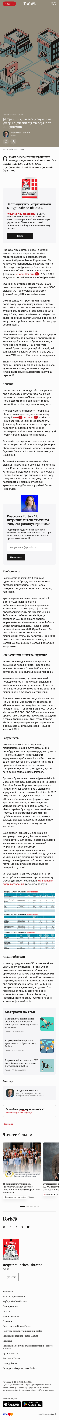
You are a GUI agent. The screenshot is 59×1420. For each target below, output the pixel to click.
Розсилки (7, 1321)
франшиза (8, 1124)
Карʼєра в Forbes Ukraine (15, 1301)
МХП (15, 417)
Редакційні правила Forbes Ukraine (20, 1336)
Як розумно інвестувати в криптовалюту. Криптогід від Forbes (20, 1043)
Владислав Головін (20, 132)
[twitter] (4, 1227)
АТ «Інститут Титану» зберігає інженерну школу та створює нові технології (21, 1188)
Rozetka (28, 417)
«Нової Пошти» (25, 274)
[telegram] (22, 1227)
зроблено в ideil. (47, 1414)
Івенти (6, 1311)
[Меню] (54, 4)
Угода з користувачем (14, 1296)
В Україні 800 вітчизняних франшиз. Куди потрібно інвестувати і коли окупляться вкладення (21, 1023)
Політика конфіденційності (17, 1326)
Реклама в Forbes (11, 1358)
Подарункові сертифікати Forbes (19, 1368)
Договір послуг (10, 1306)
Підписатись (16, 557)
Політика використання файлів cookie (22, 1331)
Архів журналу (10, 1353)
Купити (20, 236)
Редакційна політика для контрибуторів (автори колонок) (28, 1347)
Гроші (5, 114)
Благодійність (10, 1363)
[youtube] (28, 1227)
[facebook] (10, 1227)
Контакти (8, 1291)
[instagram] (16, 1227)
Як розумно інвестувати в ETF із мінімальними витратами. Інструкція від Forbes (21, 1063)
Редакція (7, 1341)
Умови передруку (12, 1316)
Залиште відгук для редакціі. (19, 1113)
